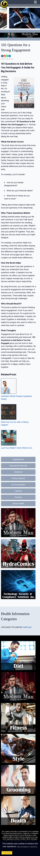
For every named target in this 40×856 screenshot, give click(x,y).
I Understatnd (7, 853)
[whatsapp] (7, 56)
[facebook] (2, 56)
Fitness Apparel (18, 478)
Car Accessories (18, 484)
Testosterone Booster (18, 466)
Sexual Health (18, 503)
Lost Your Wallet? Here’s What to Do (16, 448)
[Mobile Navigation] (35, 2)
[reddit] (4, 56)
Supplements (18, 459)
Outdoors (18, 472)
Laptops (18, 491)
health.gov (27, 627)
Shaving (18, 497)
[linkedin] (9, 56)
